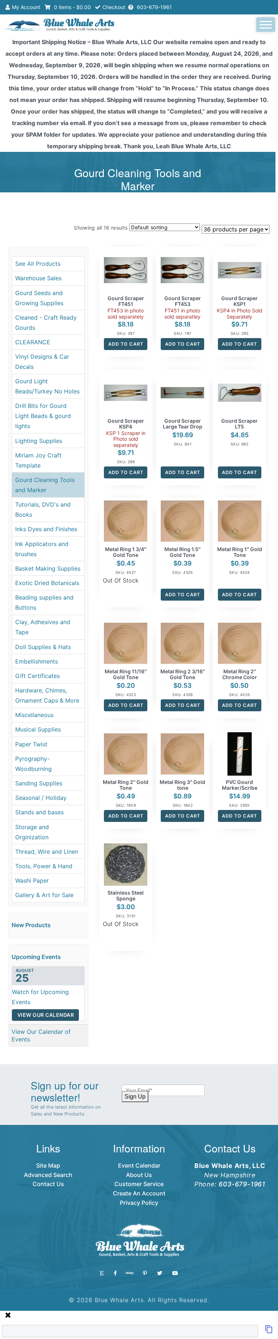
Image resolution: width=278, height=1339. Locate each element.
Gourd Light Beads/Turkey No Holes (47, 386)
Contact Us (48, 1183)
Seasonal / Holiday (41, 797)
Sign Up (135, 1096)
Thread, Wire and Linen (46, 851)
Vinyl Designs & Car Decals (42, 361)
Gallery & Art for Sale (44, 895)
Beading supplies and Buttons (44, 602)
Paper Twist (31, 744)
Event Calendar (139, 1165)
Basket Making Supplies (47, 568)
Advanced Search (48, 1174)
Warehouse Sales (38, 278)
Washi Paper (32, 880)
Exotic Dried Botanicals (47, 583)
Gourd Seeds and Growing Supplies (39, 298)
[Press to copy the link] (269, 1331)
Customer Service (139, 1183)
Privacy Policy (139, 1202)
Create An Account (139, 1193)
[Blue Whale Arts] (59, 25)
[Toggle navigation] (265, 24)
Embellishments (36, 661)
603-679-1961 (153, 7)
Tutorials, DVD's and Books (43, 509)
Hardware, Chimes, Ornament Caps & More (47, 695)
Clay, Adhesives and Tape (42, 627)
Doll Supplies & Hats (43, 647)
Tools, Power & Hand (43, 866)
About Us (139, 1174)
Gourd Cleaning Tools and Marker (45, 485)
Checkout (113, 7)
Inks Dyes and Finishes (46, 529)
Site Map (48, 1165)
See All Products (37, 263)
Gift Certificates (37, 675)
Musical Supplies (38, 729)
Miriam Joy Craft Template (38, 460)
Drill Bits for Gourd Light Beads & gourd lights (43, 416)
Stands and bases (39, 812)
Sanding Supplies (38, 783)
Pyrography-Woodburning (33, 763)
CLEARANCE (32, 342)
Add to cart (125, 344)
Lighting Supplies (38, 440)
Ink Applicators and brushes (41, 549)
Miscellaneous (34, 714)
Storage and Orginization (32, 832)
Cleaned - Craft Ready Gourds (46, 322)
